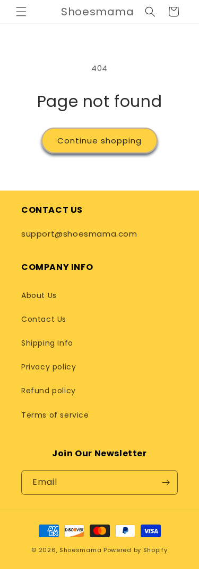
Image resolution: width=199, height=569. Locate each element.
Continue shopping (99, 140)
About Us (39, 295)
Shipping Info (47, 343)
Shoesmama (80, 550)
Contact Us (43, 319)
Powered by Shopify (135, 550)
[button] (21, 11)
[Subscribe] (165, 482)
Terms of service (55, 415)
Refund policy (48, 390)
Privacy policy (48, 367)
